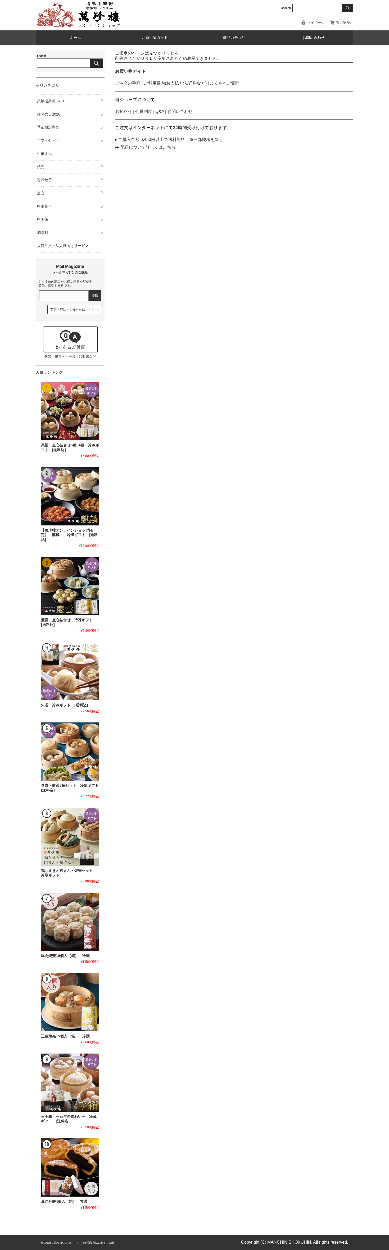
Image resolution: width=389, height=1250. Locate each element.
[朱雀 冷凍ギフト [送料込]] (70, 671)
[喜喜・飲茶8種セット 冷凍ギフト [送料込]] (70, 751)
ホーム (75, 38)
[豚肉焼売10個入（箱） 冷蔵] (70, 922)
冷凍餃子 (44, 180)
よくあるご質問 (224, 83)
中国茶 (42, 219)
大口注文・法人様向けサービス (63, 246)
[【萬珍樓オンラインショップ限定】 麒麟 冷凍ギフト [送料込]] (70, 496)
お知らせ (123, 111)
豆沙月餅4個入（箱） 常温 (64, 1201)
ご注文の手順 (128, 83)
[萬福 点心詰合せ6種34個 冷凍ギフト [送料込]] (70, 411)
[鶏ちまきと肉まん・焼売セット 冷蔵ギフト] (70, 837)
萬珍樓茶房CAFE (51, 101)
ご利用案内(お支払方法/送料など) (175, 83)
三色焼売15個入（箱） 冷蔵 (65, 1036)
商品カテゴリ (234, 38)
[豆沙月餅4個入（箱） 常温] (70, 1167)
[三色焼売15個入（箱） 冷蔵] (70, 1002)
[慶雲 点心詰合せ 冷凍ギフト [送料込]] (70, 586)
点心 (40, 193)
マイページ (315, 23)
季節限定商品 (48, 127)
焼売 (40, 167)
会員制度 (143, 111)
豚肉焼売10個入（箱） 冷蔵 (65, 956)
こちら (169, 147)
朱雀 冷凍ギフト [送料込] (64, 705)
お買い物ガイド (155, 38)
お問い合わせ (313, 38)
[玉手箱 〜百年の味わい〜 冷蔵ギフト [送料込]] (70, 1083)
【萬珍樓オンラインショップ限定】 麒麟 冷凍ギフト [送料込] (69, 535)
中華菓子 (44, 206)
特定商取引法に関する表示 (98, 1242)
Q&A (159, 111)
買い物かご (344, 23)
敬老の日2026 (48, 114)
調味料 (42, 232)
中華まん (44, 154)
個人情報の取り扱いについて (58, 1242)
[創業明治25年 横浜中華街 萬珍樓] (81, 26)
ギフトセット (48, 140)
